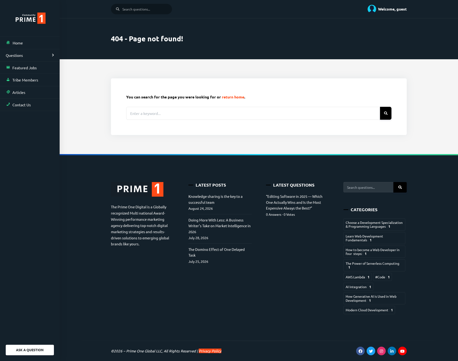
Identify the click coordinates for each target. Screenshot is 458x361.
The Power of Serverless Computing (372, 265)
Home (18, 42)
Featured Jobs (24, 67)
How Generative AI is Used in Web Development (371, 298)
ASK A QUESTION (30, 350)
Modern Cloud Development (369, 310)
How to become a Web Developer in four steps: (373, 252)
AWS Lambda (358, 277)
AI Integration (358, 287)
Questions (14, 55)
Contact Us (21, 104)
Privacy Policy (210, 351)
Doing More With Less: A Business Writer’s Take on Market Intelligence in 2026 (219, 226)
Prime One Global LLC (144, 351)
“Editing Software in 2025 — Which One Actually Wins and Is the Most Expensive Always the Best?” (294, 202)
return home (233, 96)
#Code (382, 277)
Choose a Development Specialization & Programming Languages (374, 224)
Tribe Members (25, 79)
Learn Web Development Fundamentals (364, 238)
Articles (18, 92)
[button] (385, 9)
